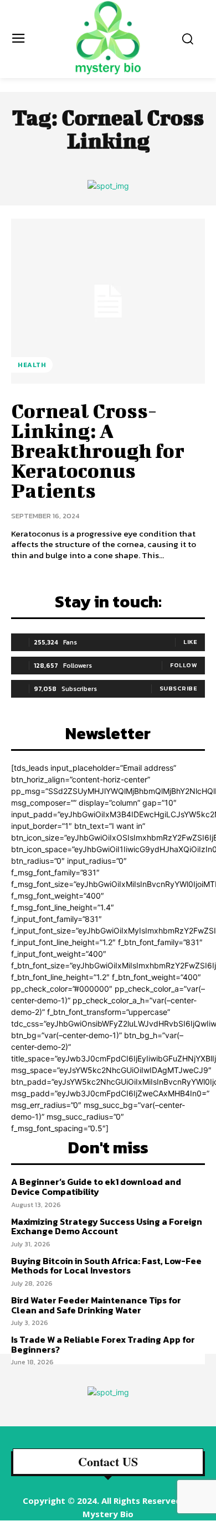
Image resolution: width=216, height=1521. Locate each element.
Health (32, 365)
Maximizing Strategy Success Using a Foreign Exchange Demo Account (106, 1226)
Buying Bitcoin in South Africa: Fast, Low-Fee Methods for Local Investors (106, 1265)
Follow (183, 665)
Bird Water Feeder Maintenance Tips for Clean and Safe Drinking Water (96, 1305)
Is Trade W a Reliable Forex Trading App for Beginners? (103, 1344)
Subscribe (179, 688)
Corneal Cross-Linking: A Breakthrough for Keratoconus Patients (97, 450)
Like (190, 641)
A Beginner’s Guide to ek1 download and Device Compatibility (96, 1186)
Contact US (108, 1462)
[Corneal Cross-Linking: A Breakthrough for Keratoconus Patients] (108, 301)
